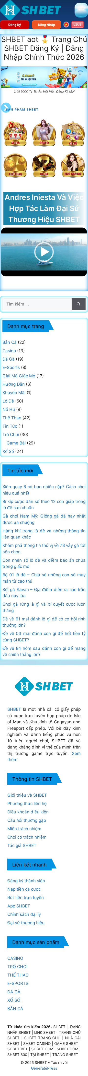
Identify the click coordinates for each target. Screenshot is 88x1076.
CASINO (15, 958)
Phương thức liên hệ (27, 803)
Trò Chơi (10, 434)
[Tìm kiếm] (79, 304)
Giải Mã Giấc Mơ (18, 375)
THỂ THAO (18, 975)
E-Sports (11, 367)
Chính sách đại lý (24, 914)
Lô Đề (8, 401)
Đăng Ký (14, 25)
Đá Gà (8, 359)
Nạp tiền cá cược (24, 889)
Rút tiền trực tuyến (25, 897)
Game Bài (16, 443)
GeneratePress (44, 1068)
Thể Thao (11, 417)
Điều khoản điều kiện (28, 811)
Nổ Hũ (8, 409)
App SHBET (18, 905)
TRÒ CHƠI (17, 966)
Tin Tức (9, 426)
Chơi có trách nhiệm (26, 837)
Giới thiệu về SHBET (27, 795)
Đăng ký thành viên (26, 880)
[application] (44, 252)
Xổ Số (8, 451)
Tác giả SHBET (21, 845)
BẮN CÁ (15, 1008)
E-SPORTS (17, 983)
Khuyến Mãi (13, 392)
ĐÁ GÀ (14, 991)
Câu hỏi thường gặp (26, 820)
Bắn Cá (9, 342)
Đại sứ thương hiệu (25, 922)
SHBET (14, 709)
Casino (9, 350)
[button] (44, 252)
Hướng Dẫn (13, 384)
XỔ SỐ (13, 1000)
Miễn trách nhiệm (24, 828)
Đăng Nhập (46, 25)
